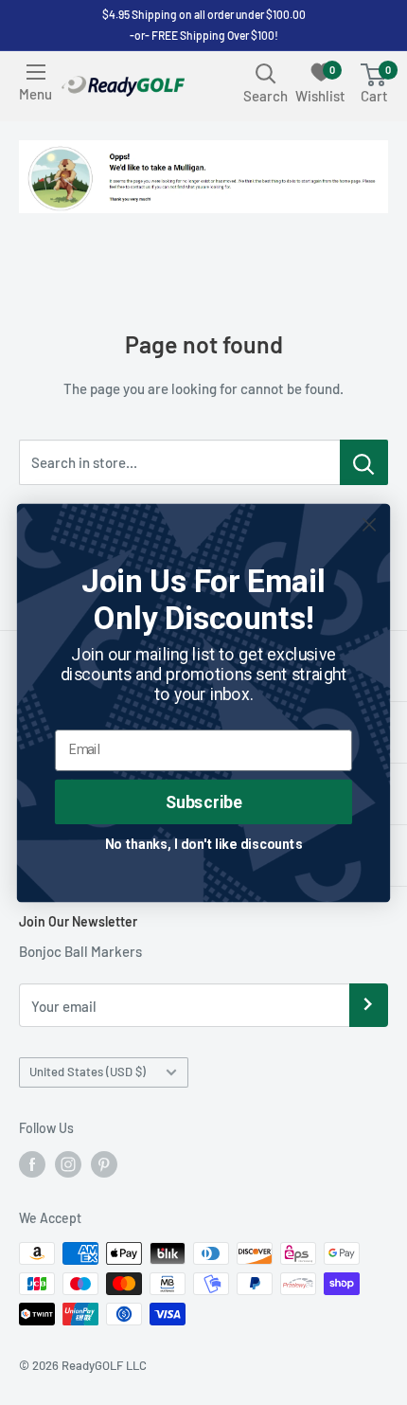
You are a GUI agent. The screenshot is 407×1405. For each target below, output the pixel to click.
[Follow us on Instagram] (68, 1164)
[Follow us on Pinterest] (104, 1164)
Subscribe (204, 801)
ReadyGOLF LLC (104, 1365)
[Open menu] (36, 72)
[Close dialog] (369, 524)
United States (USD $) (87, 1071)
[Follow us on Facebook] (32, 1164)
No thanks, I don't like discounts (204, 843)
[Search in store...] (364, 462)
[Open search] (266, 72)
